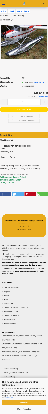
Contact (7, 295)
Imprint (7, 291)
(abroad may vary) (39, 82)
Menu (3, 3)
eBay (6, 299)
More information (24, 409)
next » (19, 11)
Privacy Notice (9, 398)
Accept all (24, 403)
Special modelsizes (11, 287)
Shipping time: (6, 82)
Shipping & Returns (11, 315)
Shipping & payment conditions (16, 307)
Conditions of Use (11, 311)
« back (11, 11)
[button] (3, 102)
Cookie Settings (10, 323)
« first (3, 11)
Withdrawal (8, 303)
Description (6, 135)
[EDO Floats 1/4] (24, 42)
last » (26, 11)
